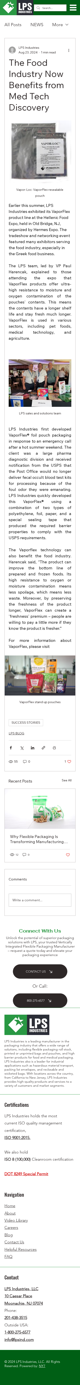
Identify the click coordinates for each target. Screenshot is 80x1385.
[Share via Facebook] (11, 748)
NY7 (42, 1366)
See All (67, 780)
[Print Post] (54, 748)
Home (9, 1205)
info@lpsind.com (19, 1339)
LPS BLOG (16, 733)
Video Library (16, 1220)
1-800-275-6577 (17, 1332)
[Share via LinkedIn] (32, 748)
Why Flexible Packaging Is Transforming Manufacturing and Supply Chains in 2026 (37, 839)
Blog (8, 1234)
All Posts (13, 24)
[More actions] (68, 50)
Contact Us (14, 1242)
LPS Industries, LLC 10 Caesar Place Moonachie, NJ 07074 (23, 1296)
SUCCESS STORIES (26, 723)
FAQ (8, 1256)
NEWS (36, 24)
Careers (11, 1227)
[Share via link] (43, 748)
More (57, 24)
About (10, 1213)
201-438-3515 (15, 1317)
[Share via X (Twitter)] (22, 748)
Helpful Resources (20, 1249)
